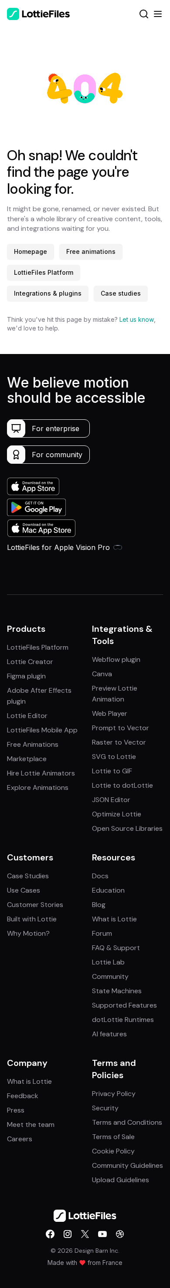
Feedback (22, 1095)
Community (110, 976)
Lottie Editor (27, 715)
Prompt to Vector (120, 727)
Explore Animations (37, 787)
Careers (19, 1138)
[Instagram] (67, 1234)
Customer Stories (35, 904)
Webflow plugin (116, 659)
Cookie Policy (113, 1151)
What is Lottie (114, 919)
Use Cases (23, 890)
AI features (109, 1033)
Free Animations (32, 744)
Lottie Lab (108, 962)
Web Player (109, 713)
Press (15, 1110)
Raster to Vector (119, 742)
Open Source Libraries (127, 828)
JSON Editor (111, 799)
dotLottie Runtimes (123, 1019)
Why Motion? (28, 933)
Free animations (91, 251)
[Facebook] (50, 1234)
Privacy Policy (114, 1093)
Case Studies (28, 875)
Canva (102, 673)
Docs (100, 875)
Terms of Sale (113, 1136)
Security (105, 1108)
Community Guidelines (127, 1165)
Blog (98, 904)
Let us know (136, 319)
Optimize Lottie (116, 814)
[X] (85, 1234)
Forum (102, 933)
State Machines (117, 990)
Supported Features (124, 1005)
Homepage (30, 251)
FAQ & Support (116, 947)
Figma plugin (26, 676)
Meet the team (30, 1124)
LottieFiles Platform (43, 272)
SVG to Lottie (114, 756)
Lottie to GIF (112, 770)
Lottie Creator (30, 661)
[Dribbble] (120, 1234)
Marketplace (27, 758)
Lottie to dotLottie (122, 785)
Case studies (121, 293)
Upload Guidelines (120, 1179)
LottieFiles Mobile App (42, 730)
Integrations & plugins (48, 293)
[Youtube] (102, 1234)
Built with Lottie (32, 919)
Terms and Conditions (127, 1122)
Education (108, 890)
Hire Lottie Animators (41, 773)
